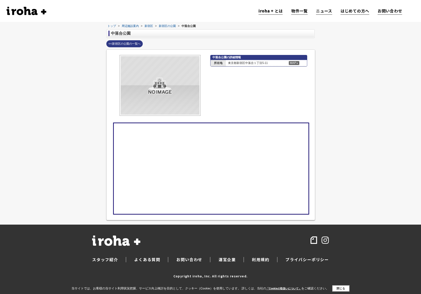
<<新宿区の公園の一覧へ (125, 43)
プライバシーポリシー (307, 259)
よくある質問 (147, 259)
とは (271, 11)
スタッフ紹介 (105, 259)
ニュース (324, 11)
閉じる (341, 288)
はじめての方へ (355, 11)
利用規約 (260, 259)
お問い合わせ (390, 11)
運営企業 (227, 259)
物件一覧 (299, 11)
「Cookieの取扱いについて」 (283, 288)
